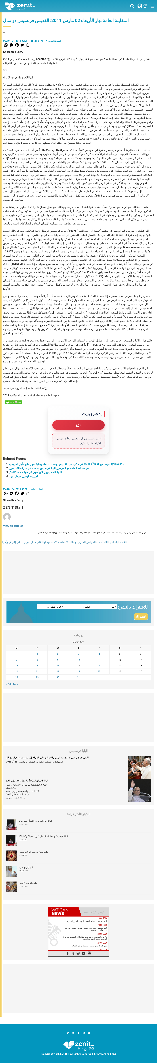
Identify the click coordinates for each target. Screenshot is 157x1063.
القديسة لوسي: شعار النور (23, 476)
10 (78, 660)
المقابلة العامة (54, 41)
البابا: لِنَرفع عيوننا (26, 867)
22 (37, 671)
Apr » (15, 684)
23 (58, 671)
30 (58, 677)
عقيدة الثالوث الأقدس (28, 883)
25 (99, 671)
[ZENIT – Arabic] (44, 6)
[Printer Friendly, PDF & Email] (13, 402)
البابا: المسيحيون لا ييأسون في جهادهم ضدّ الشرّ (35, 472)
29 (37, 677)
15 (37, 665)
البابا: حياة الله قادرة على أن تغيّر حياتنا (35, 821)
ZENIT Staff (38, 41)
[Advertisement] (78, 572)
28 (16, 677)
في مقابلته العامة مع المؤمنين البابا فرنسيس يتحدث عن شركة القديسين (49, 468)
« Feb (8, 684)
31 (78, 677)
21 (16, 671)
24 (78, 671)
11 (99, 660)
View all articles (13, 525)
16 (58, 665)
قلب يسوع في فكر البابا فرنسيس (33, 852)
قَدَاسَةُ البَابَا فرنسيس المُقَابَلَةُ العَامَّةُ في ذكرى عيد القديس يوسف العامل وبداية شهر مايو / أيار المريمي (66, 464)
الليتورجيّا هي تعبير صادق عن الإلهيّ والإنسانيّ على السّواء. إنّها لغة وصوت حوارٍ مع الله (47, 757)
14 (16, 665)
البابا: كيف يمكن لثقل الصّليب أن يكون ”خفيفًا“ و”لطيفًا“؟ (43, 836)
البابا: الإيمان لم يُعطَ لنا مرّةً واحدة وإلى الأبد (27, 780)
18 (99, 665)
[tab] (63, 911)
